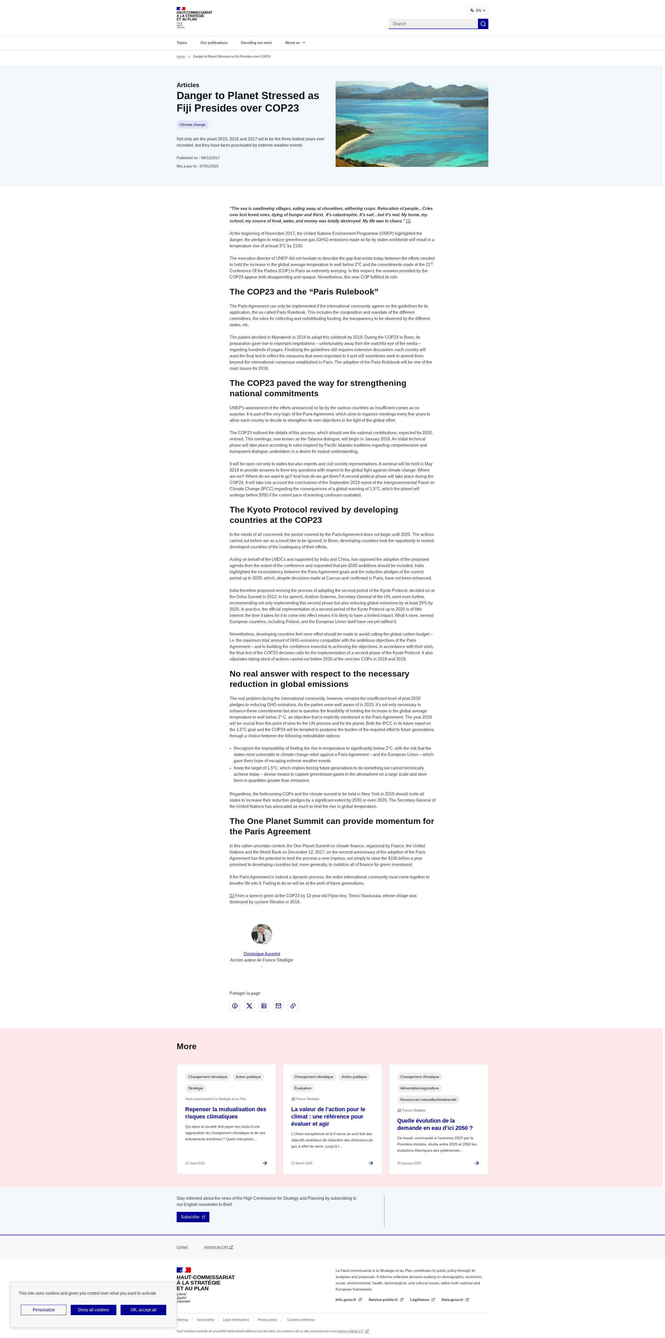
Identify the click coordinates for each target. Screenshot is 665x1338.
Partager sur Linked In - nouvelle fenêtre (264, 1006)
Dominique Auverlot (262, 954)
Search (483, 24)
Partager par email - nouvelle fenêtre (278, 1006)
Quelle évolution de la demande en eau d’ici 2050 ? (435, 1124)
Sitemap (182, 1320)
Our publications (214, 42)
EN (478, 10)
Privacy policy (267, 1320)
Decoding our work (256, 42)
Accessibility (205, 1320)
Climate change (192, 124)
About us (292, 42)
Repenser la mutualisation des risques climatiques (225, 1113)
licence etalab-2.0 (351, 1331)
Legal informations (236, 1320)
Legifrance (420, 1300)
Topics (182, 42)
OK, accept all (143, 1310)
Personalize (44, 1310)
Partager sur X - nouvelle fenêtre (249, 1006)
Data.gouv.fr (453, 1300)
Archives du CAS (216, 1247)
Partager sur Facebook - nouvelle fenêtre (235, 1006)
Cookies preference (301, 1320)
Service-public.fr (384, 1300)
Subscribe (190, 1217)
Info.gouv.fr (346, 1300)
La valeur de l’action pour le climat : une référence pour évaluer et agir (328, 1116)
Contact (182, 1247)
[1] (408, 221)
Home (181, 56)
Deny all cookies (93, 1310)
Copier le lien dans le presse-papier (293, 1006)
